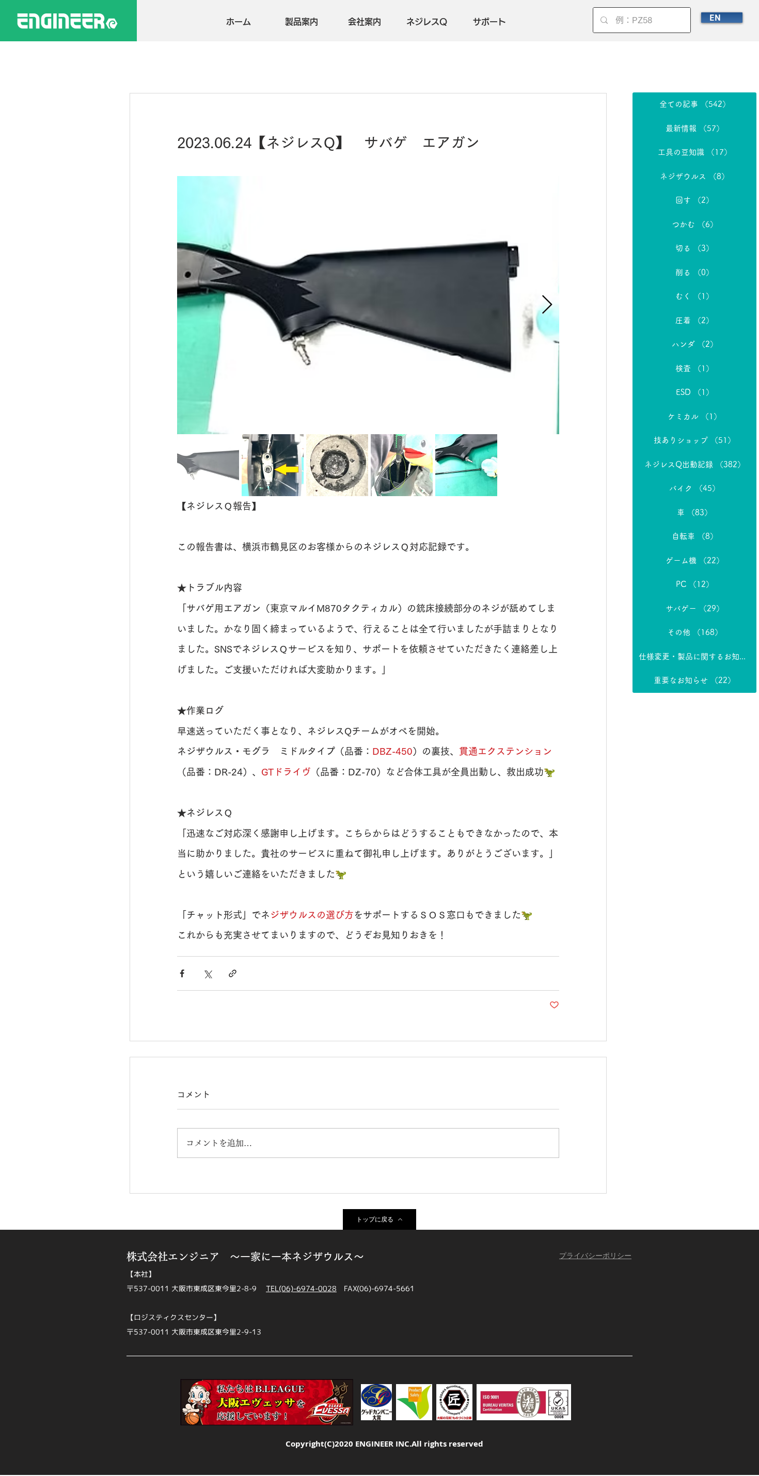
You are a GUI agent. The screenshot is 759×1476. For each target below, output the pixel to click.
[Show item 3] (337, 465)
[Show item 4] (402, 465)
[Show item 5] (466, 465)
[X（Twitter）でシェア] (207, 973)
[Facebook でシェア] (182, 973)
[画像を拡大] (368, 305)
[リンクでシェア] (233, 973)
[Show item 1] (208, 465)
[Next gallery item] (547, 305)
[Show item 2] (273, 465)
